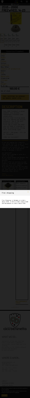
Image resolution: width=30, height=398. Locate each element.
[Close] (28, 192)
